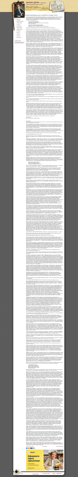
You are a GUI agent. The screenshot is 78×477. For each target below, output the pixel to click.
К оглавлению (44, 446)
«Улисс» (18, 24)
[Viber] (32, 448)
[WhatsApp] (34, 448)
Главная (18, 19)
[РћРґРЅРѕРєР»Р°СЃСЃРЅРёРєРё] (28, 448)
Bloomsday (19, 26)
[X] (31, 448)
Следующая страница (59, 446)
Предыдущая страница (30, 446)
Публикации (19, 27)
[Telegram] (29, 448)
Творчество (19, 22)
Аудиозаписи (19, 29)
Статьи (18, 35)
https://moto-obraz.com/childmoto (19, 42)
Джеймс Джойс (32, 2)
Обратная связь (59, 473)
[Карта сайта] (47, 12)
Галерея (18, 30)
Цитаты (18, 32)
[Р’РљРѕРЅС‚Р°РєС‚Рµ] (26, 448)
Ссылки (18, 34)
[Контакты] (49, 12)
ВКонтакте (19, 37)
